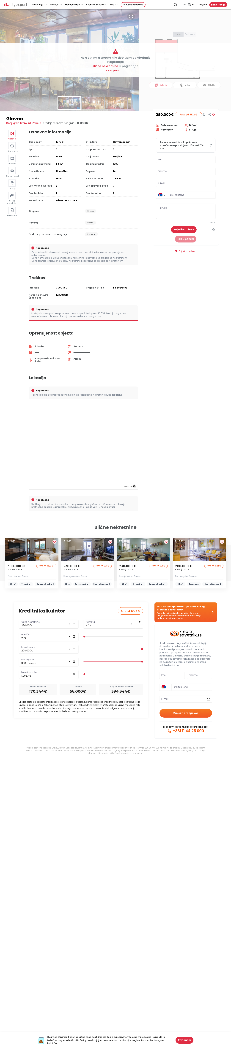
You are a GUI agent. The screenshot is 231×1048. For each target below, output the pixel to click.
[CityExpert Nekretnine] (15, 5)
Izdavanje (37, 4)
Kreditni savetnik (169, 643)
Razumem (184, 1040)
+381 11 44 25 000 (188, 730)
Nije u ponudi (186, 239)
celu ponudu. (115, 70)
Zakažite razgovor (185, 713)
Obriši (70, 624)
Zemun (36, 123)
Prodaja (54, 4)
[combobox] (191, 195)
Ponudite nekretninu (133, 4)
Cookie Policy (78, 1040)
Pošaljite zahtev (183, 229)
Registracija (218, 4)
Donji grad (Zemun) (18, 123)
